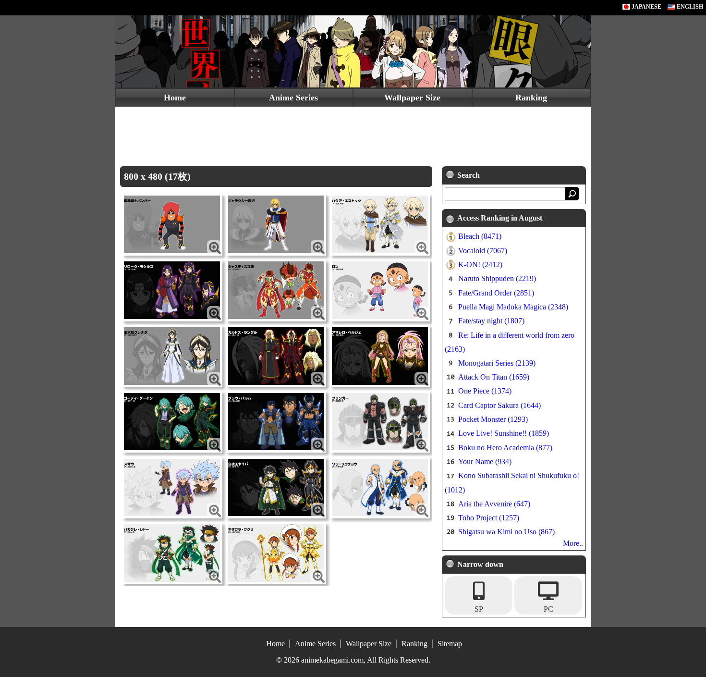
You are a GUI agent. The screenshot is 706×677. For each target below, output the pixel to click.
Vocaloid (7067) (482, 250)
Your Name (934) (484, 461)
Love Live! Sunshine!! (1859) (503, 433)
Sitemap (450, 644)
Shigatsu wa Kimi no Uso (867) (506, 532)
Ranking (531, 97)
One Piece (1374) (484, 391)
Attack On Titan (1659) (493, 377)
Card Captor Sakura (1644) (499, 405)
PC (548, 609)
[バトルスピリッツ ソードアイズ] (172, 224)
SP (479, 609)
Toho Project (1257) (488, 518)
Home (175, 97)
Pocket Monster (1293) (493, 419)
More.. (573, 543)
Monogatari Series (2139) (497, 363)
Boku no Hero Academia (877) (505, 447)
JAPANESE (645, 6)
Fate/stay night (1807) (491, 321)
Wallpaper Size (412, 97)
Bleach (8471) (479, 236)
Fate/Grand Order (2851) (496, 293)
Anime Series (293, 97)
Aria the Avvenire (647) (494, 504)
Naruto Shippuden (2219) (497, 278)
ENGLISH (689, 6)
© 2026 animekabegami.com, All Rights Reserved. (353, 660)
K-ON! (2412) (480, 264)
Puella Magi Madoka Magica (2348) (513, 307)
